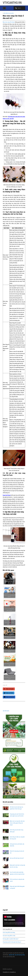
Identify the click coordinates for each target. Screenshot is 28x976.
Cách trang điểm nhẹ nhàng (9, 932)
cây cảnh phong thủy (20, 954)
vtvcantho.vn (12, 3)
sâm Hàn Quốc (6, 710)
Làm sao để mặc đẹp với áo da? (17, 858)
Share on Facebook (10, 697)
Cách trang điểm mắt (7, 929)
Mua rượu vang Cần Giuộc (9, 22)
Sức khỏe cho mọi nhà (9, 13)
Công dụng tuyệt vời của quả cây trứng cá (12, 942)
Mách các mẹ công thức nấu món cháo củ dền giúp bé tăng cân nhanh (17, 823)
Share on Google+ (10, 688)
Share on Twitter (9, 692)
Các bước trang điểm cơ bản (9, 935)
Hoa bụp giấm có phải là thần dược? (11, 939)
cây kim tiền (11, 954)
